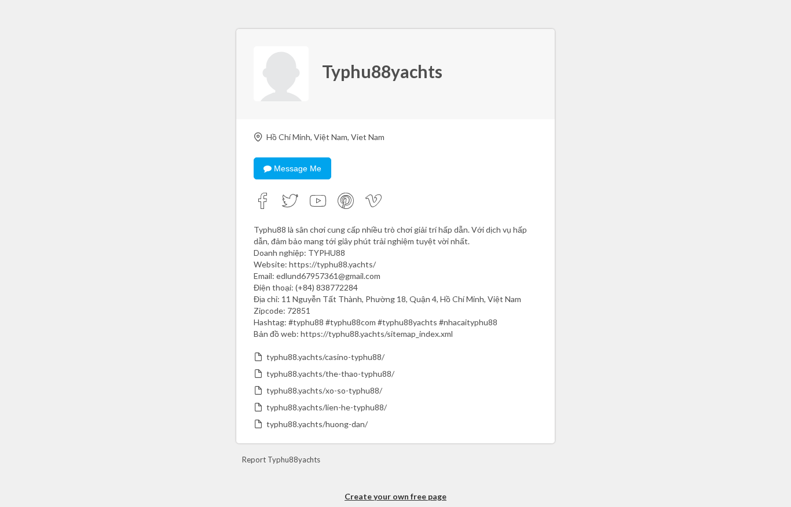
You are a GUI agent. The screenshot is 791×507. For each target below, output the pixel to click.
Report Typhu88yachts (281, 459)
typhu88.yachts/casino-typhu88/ (325, 357)
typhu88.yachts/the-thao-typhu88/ (330, 374)
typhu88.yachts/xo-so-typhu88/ (324, 390)
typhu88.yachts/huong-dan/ (317, 424)
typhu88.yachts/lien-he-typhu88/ (326, 407)
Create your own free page (395, 496)
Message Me (296, 168)
